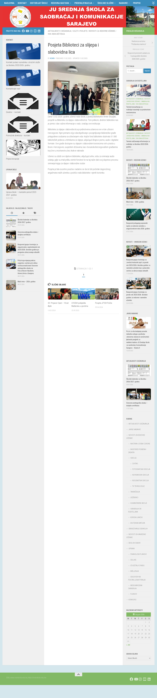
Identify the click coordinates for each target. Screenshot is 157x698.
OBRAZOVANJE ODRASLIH (138, 529)
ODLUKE (133, 560)
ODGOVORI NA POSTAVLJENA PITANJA (136, 578)
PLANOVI (133, 594)
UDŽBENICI (134, 497)
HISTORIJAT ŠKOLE (39, 3)
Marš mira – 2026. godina (26, 281)
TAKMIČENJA (135, 492)
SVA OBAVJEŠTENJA (56, 34)
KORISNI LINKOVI (136, 517)
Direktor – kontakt (13, 112)
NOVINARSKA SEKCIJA (140, 475)
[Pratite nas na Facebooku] (23, 30)
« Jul (128, 645)
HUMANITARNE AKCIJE (138, 503)
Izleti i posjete (80, 31)
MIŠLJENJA (134, 571)
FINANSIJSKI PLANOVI (138, 554)
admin (52, 58)
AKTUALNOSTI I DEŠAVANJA (59, 31)
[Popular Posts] (23, 213)
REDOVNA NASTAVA (60, 3)
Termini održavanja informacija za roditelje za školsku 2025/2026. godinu (138, 144)
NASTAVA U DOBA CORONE (140, 444)
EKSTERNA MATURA (137, 523)
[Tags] (34, 213)
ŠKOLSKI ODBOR (134, 543)
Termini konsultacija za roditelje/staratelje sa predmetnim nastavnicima (138, 110)
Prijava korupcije (12, 159)
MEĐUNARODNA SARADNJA (135, 587)
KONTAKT (22, 3)
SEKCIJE (133, 458)
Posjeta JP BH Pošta (103, 303)
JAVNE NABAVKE (135, 429)
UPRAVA (132, 548)
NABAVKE (123, 3)
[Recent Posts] (12, 213)
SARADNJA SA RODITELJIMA (134, 510)
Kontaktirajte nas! (13, 88)
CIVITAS (135, 463)
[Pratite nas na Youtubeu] (27, 30)
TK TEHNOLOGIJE (138, 486)
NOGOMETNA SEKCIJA (140, 480)
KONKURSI (132, 600)
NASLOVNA (9, 3)
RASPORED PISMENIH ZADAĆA (137, 451)
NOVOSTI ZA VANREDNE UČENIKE (136, 535)
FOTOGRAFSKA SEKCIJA (141, 469)
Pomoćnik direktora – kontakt (18, 135)
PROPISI (137, 3)
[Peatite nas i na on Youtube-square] (35, 30)
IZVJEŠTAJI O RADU (137, 565)
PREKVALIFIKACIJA (83, 3)
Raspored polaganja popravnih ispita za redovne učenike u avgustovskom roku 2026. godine (138, 226)
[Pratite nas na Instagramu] (31, 30)
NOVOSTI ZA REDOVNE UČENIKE (102, 31)
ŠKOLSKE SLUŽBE (106, 3)
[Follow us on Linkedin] (39, 30)
